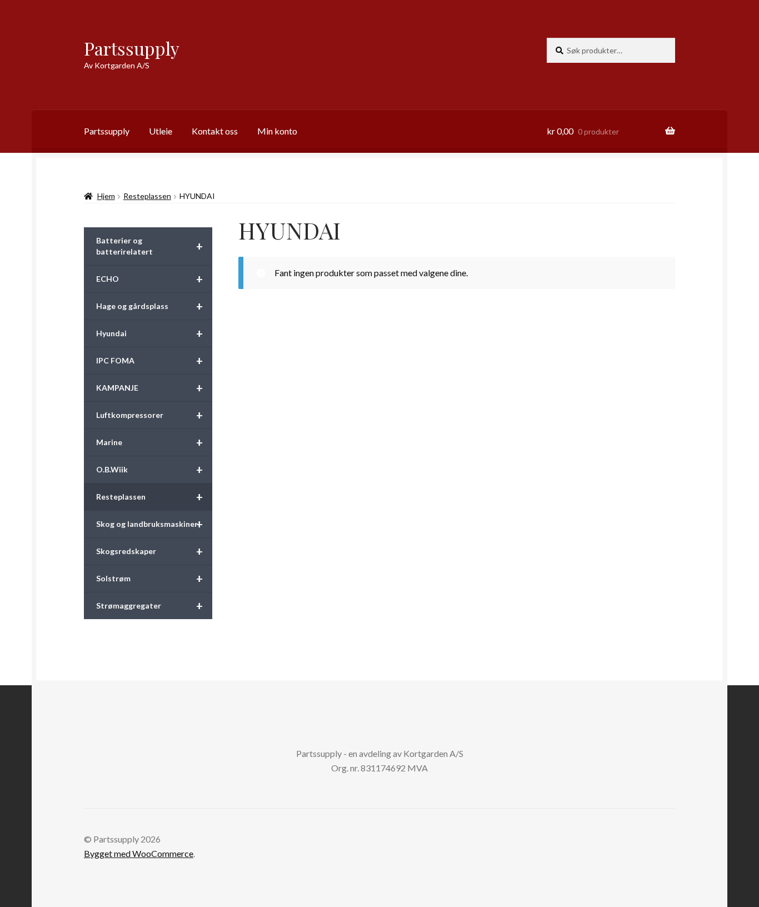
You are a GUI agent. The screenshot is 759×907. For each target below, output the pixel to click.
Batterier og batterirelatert (149, 246)
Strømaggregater (149, 605)
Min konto (277, 131)
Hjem (106, 196)
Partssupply (131, 48)
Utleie (160, 131)
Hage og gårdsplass (149, 306)
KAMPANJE (149, 388)
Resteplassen (147, 196)
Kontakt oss (215, 131)
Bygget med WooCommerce (138, 853)
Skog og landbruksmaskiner (149, 524)
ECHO (149, 279)
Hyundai (149, 333)
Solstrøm (149, 578)
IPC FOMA (149, 360)
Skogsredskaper (149, 551)
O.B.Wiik (149, 469)
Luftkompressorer (149, 415)
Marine (149, 442)
